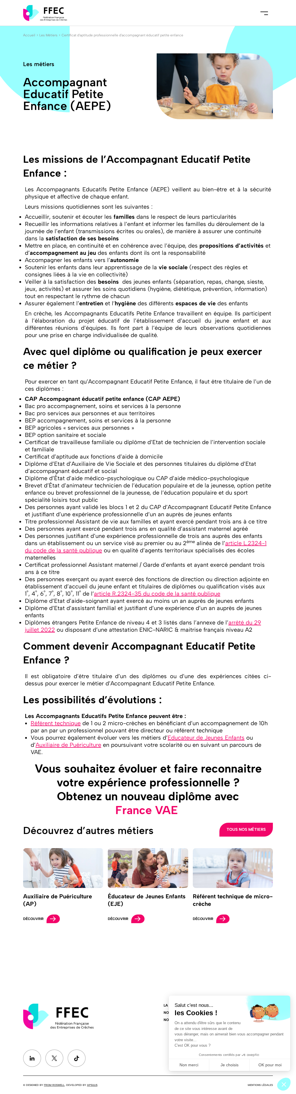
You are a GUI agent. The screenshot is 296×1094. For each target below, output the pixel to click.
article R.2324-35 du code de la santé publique (157, 593)
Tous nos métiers (246, 829)
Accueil (29, 35)
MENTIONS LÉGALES (260, 1084)
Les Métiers (48, 35)
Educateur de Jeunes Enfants (206, 737)
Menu (264, 13)
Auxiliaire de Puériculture (68, 744)
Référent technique (56, 723)
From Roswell (54, 1084)
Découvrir (33, 919)
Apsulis (92, 1084)
